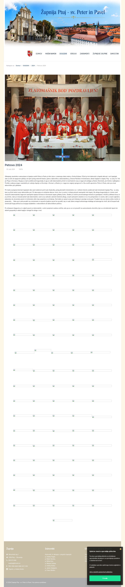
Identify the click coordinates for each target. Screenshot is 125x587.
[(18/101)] (62, 266)
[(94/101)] (82, 496)
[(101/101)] (62, 526)
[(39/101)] (82, 326)
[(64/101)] (82, 407)
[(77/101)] (43, 452)
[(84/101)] (82, 466)
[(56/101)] (23, 392)
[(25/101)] (102, 281)
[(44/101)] (82, 341)
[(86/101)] (23, 481)
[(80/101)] (102, 451)
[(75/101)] (102, 437)
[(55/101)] (102, 377)
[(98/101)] (62, 511)
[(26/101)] (23, 296)
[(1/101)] (23, 221)
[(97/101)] (43, 511)
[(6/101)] (23, 236)
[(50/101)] (100, 359)
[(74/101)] (82, 437)
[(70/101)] (102, 422)
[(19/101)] (82, 266)
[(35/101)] (102, 311)
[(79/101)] (82, 451)
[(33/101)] (62, 311)
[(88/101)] (62, 481)
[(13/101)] (62, 251)
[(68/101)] (62, 422)
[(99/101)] (82, 511)
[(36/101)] (23, 326)
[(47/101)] (42, 359)
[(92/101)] (43, 496)
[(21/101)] (23, 281)
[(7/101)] (43, 236)
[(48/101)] (61, 359)
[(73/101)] (62, 437)
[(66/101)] (23, 422)
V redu (105, 578)
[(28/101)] (62, 296)
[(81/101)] (23, 466)
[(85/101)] (102, 466)
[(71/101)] (23, 437)
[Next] (116, 23)
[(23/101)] (62, 281)
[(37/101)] (43, 326)
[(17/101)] (43, 266)
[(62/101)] (43, 407)
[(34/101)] (82, 311)
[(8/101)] (62, 236)
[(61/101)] (23, 407)
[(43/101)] (62, 341)
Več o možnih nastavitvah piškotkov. (101, 571)
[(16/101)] (23, 266)
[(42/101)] (43, 341)
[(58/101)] (62, 392)
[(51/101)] (23, 377)
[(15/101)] (102, 251)
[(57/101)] (43, 392)
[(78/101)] (62, 451)
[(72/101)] (43, 437)
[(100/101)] (102, 511)
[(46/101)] (24, 359)
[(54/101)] (82, 377)
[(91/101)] (23, 496)
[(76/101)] (23, 451)
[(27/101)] (43, 296)
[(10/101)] (102, 236)
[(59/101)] (82, 392)
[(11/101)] (23, 251)
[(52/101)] (43, 377)
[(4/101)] (82, 221)
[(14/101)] (82, 251)
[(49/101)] (81, 359)
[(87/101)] (43, 481)
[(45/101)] (102, 341)
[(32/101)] (43, 311)
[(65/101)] (102, 407)
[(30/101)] (102, 296)
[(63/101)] (62, 407)
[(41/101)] (23, 341)
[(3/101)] (62, 221)
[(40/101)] (102, 326)
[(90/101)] (102, 481)
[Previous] (8, 23)
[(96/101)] (23, 511)
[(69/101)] (82, 422)
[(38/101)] (62, 326)
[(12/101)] (43, 251)
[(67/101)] (43, 422)
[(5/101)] (102, 221)
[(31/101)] (23, 311)
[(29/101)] (82, 296)
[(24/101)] (82, 281)
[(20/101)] (102, 266)
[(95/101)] (102, 496)
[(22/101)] (43, 281)
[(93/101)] (62, 496)
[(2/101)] (43, 221)
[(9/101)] (82, 236)
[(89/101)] (82, 481)
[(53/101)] (62, 377)
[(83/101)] (62, 466)
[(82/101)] (43, 466)
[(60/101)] (102, 392)
